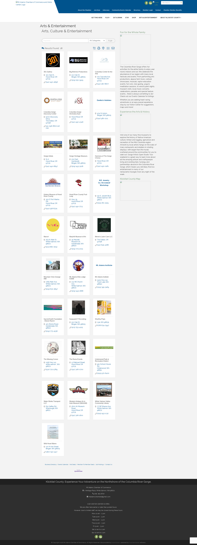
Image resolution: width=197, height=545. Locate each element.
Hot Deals (73, 464)
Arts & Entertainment (148, 17)
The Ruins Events (75, 359)
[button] (43, 48)
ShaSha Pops (100, 319)
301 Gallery (48, 72)
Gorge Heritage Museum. (78, 156)
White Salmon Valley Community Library (102, 402)
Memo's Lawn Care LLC (104, 236)
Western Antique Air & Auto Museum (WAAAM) (78, 402)
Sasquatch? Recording (77, 319)
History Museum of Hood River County (53, 195)
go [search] (111, 41)
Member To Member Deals (85, 464)
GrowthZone (115, 542)
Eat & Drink (117, 17)
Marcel (46, 236)
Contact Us (108, 464)
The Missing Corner (51, 359)
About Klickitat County (170, 17)
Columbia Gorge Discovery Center (50, 113)
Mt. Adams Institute (102, 277)
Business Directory (50, 464)
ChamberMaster (134, 542)
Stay (127, 17)
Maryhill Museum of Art (77, 236)
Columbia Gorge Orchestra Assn (75, 113)
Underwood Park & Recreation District (102, 360)
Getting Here (96, 17)
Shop (134, 17)
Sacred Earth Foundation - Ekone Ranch (53, 320)
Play (107, 17)
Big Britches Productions (78, 72)
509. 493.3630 (99, 493)
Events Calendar (63, 464)
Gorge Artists (48, 156)
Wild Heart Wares (50, 443)
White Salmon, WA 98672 (99, 490)
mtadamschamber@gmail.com (99, 497)
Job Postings (100, 464)
